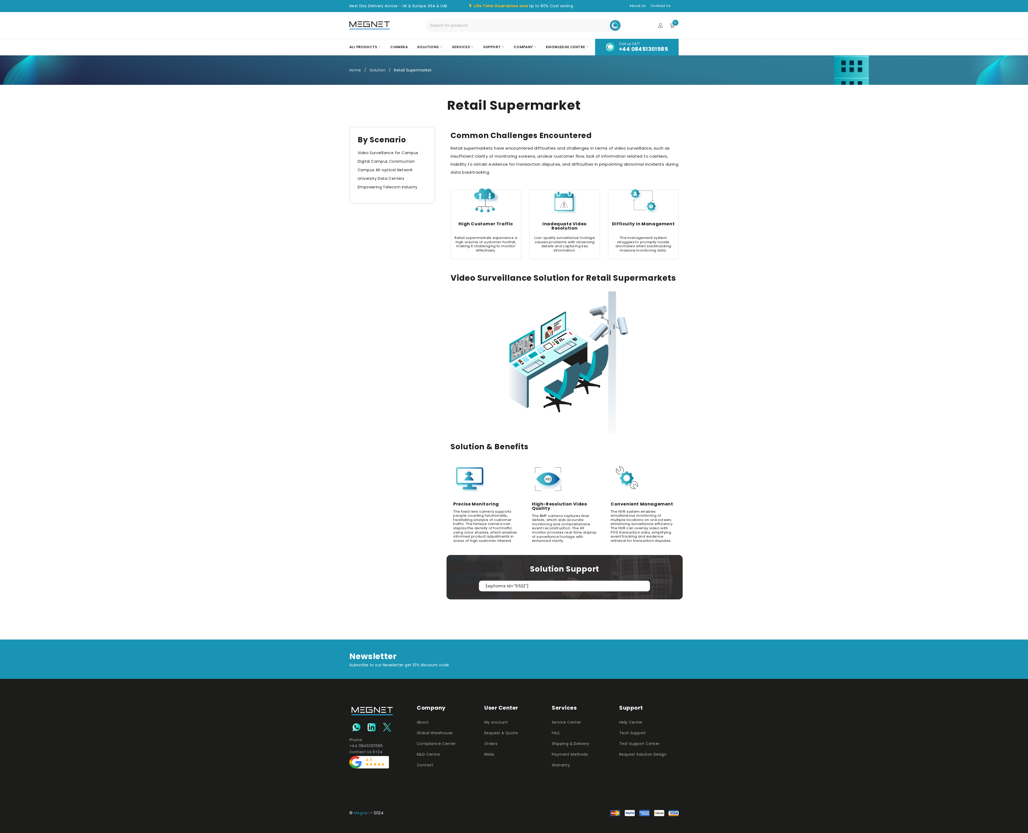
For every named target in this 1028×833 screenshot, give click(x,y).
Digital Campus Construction (386, 161)
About (423, 722)
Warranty (561, 765)
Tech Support (632, 733)
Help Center (630, 722)
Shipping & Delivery (570, 743)
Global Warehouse (435, 733)
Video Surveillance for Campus (388, 152)
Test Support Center (639, 743)
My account (496, 722)
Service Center (566, 722)
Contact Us (661, 5)
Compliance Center (436, 743)
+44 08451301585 (643, 49)
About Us (637, 5)
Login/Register (660, 25)
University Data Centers (381, 178)
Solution (378, 70)
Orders (490, 743)
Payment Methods (570, 754)
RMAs (489, 754)
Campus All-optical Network (385, 170)
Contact (425, 765)
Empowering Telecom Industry (388, 187)
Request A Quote (501, 733)
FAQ (556, 733)
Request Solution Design (643, 754)
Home (355, 70)
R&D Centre (428, 754)
